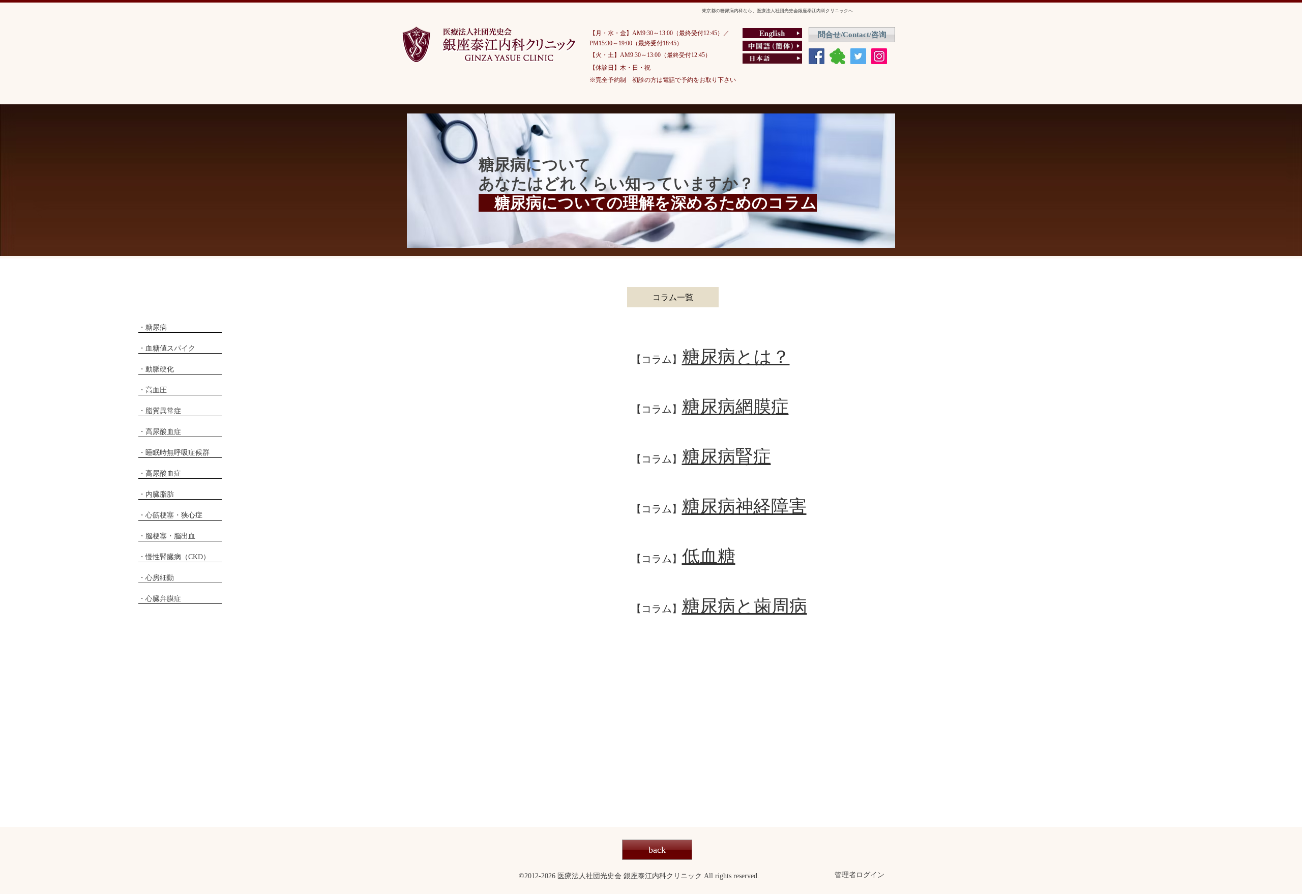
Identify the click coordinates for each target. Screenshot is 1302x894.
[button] (673, 297)
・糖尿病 (152, 327)
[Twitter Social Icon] (858, 56)
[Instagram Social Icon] (879, 56)
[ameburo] (837, 56)
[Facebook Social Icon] (816, 56)
